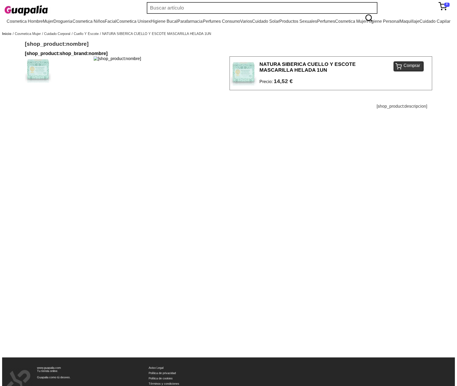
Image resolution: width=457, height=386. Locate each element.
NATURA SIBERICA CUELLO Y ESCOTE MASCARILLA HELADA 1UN (156, 34)
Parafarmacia (190, 21)
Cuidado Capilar (434, 21)
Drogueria (62, 21)
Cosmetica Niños (88, 21)
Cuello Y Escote (86, 34)
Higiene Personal (383, 21)
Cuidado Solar (265, 21)
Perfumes (326, 21)
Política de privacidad (162, 373)
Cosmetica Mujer (351, 21)
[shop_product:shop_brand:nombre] (66, 53)
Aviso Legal (156, 367)
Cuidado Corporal (57, 34)
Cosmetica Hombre (25, 21)
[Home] (41, 10)
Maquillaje (409, 21)
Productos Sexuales (298, 21)
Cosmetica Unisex (133, 21)
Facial (110, 21)
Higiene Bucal (164, 21)
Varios (246, 21)
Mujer (48, 21)
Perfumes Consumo (221, 21)
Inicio (6, 34)
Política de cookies (161, 378)
